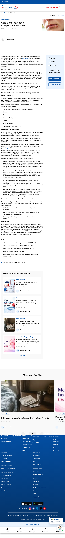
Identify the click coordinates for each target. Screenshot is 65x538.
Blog (5, 13)
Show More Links (31, 524)
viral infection (26, 58)
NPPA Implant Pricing (14, 515)
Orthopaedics (26, 447)
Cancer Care (25, 438)
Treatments (35, 437)
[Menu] (62, 8)
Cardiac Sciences (27, 435)
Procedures (36, 455)
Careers (55, 444)
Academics (46, 433)
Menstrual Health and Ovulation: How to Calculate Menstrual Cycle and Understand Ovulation (27, 342)
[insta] (30, 509)
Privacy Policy (26, 515)
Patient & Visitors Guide (8, 468)
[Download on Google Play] (38, 504)
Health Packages (6, 441)
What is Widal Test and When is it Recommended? (27, 283)
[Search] (60, 8)
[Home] (10, 7)
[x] (41, 509)
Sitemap (55, 515)
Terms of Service (37, 515)
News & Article (36, 443)
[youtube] (44, 509)
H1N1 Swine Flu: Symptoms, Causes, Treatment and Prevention (27, 322)
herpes (8, 148)
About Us (56, 433)
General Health (5, 20)
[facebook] (33, 509)
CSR (54, 448)
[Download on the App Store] (26, 504)
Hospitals (4, 438)
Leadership (56, 437)
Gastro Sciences (27, 444)
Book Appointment (54, 78)
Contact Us (56, 451)
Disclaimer (48, 515)
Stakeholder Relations (39, 488)
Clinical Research (47, 437)
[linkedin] (37, 509)
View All (22, 356)
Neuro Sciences (26, 441)
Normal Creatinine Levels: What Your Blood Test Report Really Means (26, 303)
